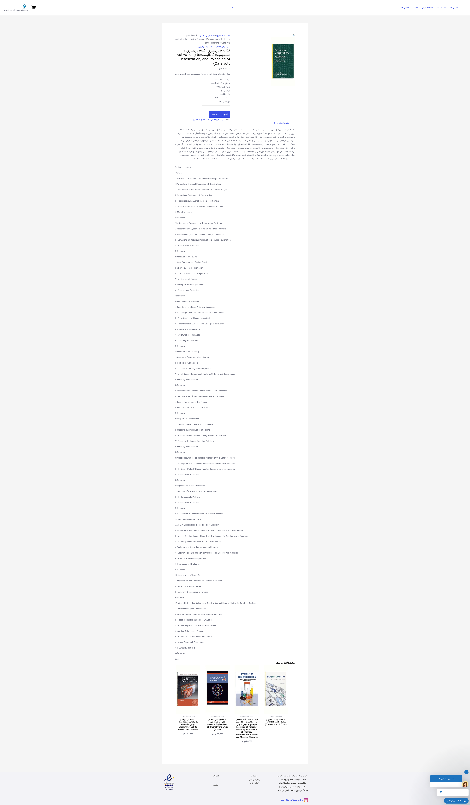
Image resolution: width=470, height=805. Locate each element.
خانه (228, 35)
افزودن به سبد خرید (219, 114)
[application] (438, 7)
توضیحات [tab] (285, 123)
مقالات (215, 785)
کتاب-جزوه (220, 35)
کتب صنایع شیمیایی (206, 46)
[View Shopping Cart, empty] (33, 7)
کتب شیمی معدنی (207, 35)
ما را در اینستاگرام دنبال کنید (292, 800)
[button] (232, 7)
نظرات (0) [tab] (278, 123)
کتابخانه (216, 775)
